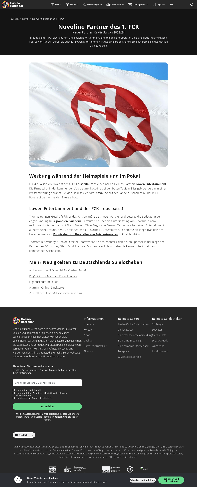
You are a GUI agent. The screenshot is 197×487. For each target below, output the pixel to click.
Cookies (88, 340)
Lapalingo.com (160, 351)
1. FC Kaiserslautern (82, 184)
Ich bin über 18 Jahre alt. (28, 390)
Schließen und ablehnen (142, 480)
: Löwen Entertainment (150, 184)
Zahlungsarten (125, 329)
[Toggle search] (192, 4)
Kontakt (88, 329)
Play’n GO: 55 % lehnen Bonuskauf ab (53, 276)
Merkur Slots (159, 335)
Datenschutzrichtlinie (95, 346)
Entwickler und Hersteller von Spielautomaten (85, 234)
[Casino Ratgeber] (19, 4)
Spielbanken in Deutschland (133, 346)
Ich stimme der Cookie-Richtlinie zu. (34, 398)
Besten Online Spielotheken (133, 324)
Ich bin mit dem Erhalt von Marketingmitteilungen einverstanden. (42, 394)
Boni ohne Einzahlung (129, 340)
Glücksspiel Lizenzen (129, 356)
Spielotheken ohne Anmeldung (135, 335)
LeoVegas (157, 329)
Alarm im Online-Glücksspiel (46, 287)
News (87, 335)
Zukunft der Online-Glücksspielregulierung (55, 293)
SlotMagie (157, 324)
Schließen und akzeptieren (171, 480)
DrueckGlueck (160, 340)
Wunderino (158, 346)
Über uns (89, 324)
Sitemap (88, 351)
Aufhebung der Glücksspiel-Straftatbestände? (57, 270)
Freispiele (123, 351)
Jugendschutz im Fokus (43, 282)
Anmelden (47, 406)
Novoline (101, 193)
